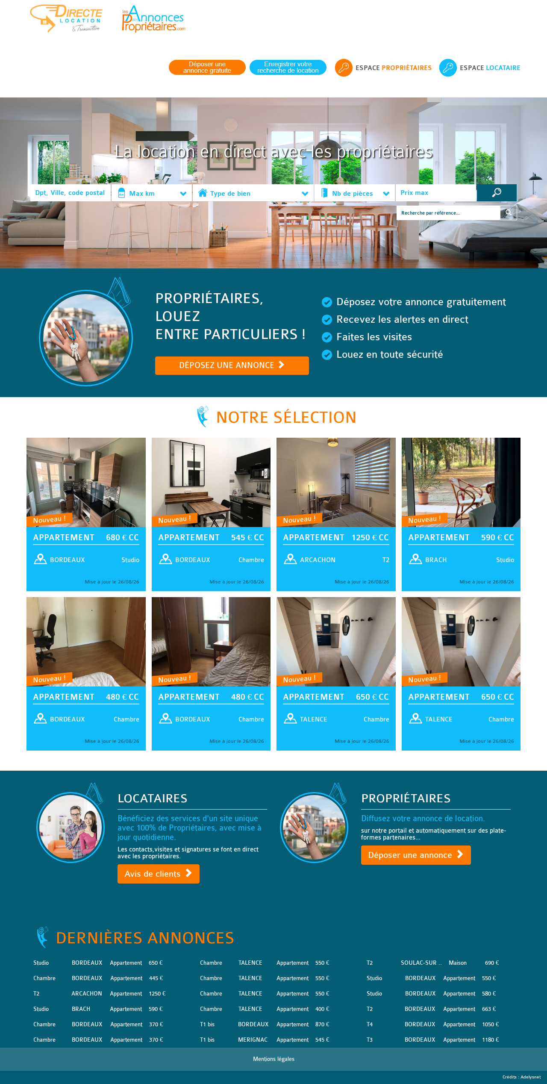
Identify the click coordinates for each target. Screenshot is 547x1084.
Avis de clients (153, 874)
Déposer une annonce (411, 855)
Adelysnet (531, 1077)
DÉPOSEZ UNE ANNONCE (227, 365)
